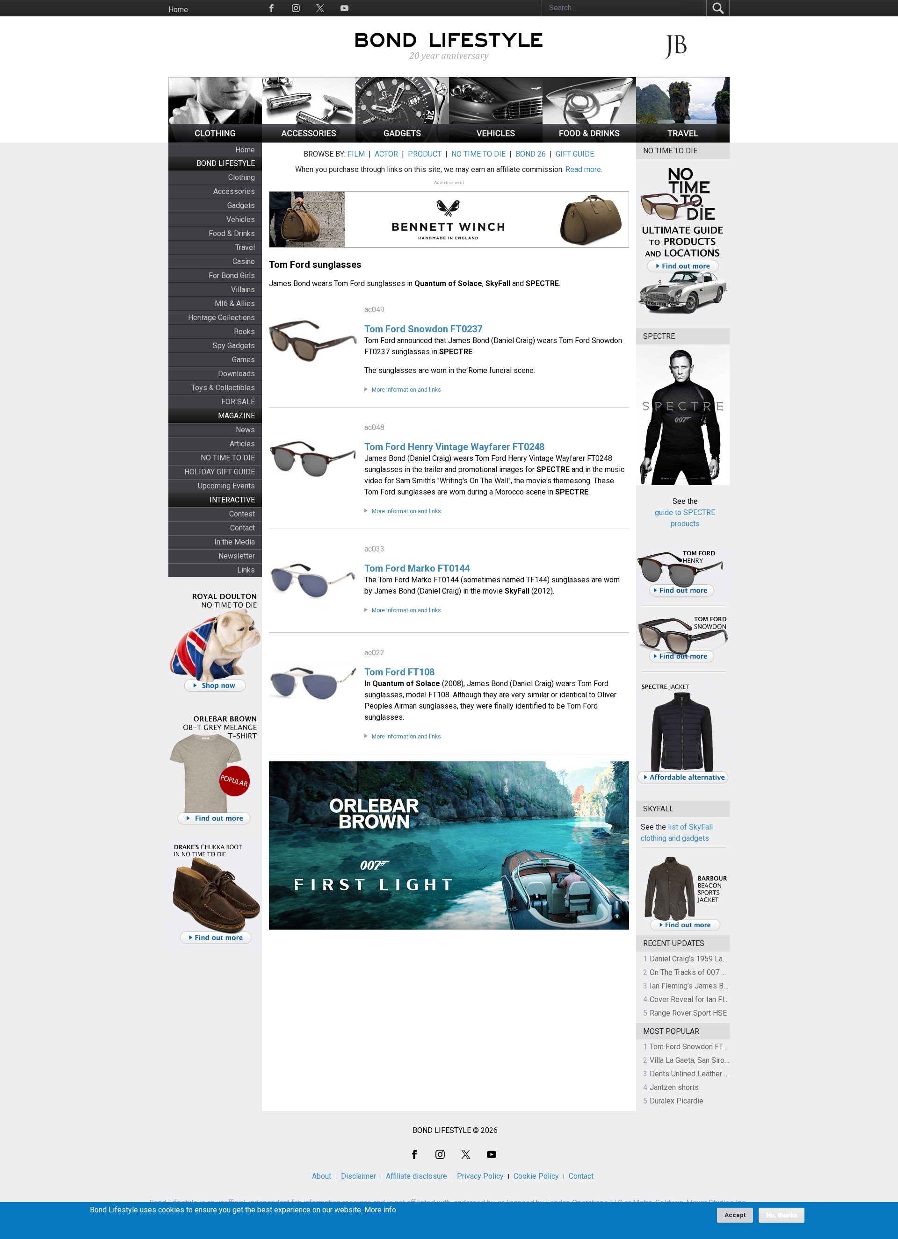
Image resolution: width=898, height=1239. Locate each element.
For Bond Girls (232, 275)
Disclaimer (358, 1176)
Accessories (234, 191)
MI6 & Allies (235, 303)
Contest (242, 513)
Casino (243, 261)
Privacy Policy (480, 1176)
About (321, 1176)
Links (246, 570)
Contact (242, 527)
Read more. (583, 169)
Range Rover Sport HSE (688, 1013)
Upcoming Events (226, 485)
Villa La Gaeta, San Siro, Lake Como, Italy (716, 1060)
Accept (735, 1214)
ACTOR (386, 154)
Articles (242, 443)
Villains (243, 289)
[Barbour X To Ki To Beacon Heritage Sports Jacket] (685, 929)
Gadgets (241, 205)
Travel (245, 247)
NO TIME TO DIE (228, 457)
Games (243, 359)
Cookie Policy (536, 1176)
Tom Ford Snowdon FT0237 (695, 1046)
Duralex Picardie (676, 1100)
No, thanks (781, 1215)
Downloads (236, 373)
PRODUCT (425, 154)
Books (244, 331)
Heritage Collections (221, 317)
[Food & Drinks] (589, 140)
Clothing (241, 177)
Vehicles (240, 219)
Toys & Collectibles (223, 387)
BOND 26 (530, 154)
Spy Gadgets (234, 345)
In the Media (234, 541)
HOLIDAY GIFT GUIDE (219, 471)
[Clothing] (215, 140)
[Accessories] (308, 140)
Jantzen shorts (674, 1087)
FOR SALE (238, 401)
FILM (356, 154)
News (245, 429)
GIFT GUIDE (575, 154)
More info (380, 1210)
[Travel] (683, 140)
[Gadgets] (402, 140)
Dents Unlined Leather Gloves (698, 1073)
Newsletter (236, 555)
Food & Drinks (232, 233)
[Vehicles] (496, 140)
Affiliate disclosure (416, 1176)
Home (178, 9)
